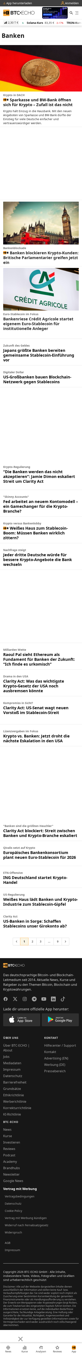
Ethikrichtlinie (13, 1095)
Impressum (11, 1069)
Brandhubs (11, 1168)
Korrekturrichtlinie (17, 1108)
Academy (10, 1161)
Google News (13, 1181)
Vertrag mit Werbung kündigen (26, 1218)
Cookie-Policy (13, 1211)
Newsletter (11, 1174)
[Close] (20, 1339)
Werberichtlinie (14, 1101)
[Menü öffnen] (77, 13)
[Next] (13, 1336)
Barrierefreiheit (14, 1082)
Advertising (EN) (56, 1058)
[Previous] (4, 1336)
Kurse (7, 1136)
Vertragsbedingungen (19, 1196)
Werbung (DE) (54, 1064)
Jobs (6, 1056)
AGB (7, 1243)
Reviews (9, 1149)
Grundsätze (12, 1088)
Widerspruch (13, 1232)
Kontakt (50, 1052)
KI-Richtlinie (12, 1114)
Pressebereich (55, 1071)
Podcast (9, 1155)
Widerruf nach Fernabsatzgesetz (26, 1225)
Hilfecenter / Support (60, 1045)
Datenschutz (12, 1076)
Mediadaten (12, 1063)
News (7, 1129)
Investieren (11, 1142)
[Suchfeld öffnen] (71, 13)
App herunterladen (19, 3)
